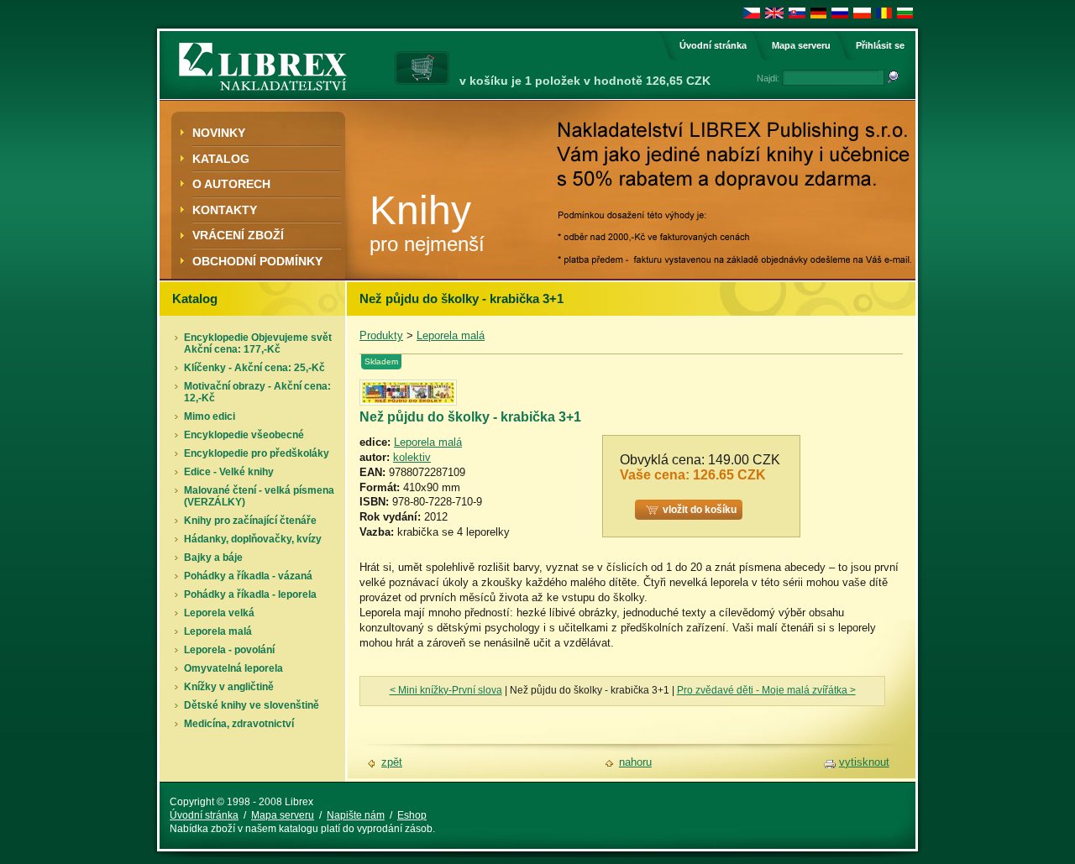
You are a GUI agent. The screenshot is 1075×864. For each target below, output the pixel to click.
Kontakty (224, 210)
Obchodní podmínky (257, 261)
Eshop (412, 815)
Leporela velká (219, 613)
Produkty (381, 335)
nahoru (635, 762)
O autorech (231, 184)
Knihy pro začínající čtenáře (250, 520)
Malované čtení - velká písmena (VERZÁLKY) (259, 496)
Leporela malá (218, 631)
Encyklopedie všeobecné (244, 435)
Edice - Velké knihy (229, 472)
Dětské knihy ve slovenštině (251, 705)
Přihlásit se (880, 45)
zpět (391, 762)
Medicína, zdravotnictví (239, 724)
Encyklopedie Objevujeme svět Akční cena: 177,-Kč (258, 343)
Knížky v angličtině (229, 687)
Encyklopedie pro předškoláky (256, 453)
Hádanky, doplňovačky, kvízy (253, 539)
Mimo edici (209, 416)
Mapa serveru (801, 45)
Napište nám (356, 815)
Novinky (218, 132)
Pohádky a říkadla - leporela (250, 594)
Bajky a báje (213, 557)
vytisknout (864, 762)
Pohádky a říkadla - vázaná (248, 576)
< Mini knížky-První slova (446, 690)
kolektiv (412, 457)
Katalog (220, 158)
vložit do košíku (700, 510)
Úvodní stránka (713, 45)
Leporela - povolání (229, 650)
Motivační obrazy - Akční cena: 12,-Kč (257, 392)
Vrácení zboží (238, 235)
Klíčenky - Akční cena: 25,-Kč (254, 368)
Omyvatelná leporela (233, 668)
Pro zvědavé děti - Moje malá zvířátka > (766, 690)
